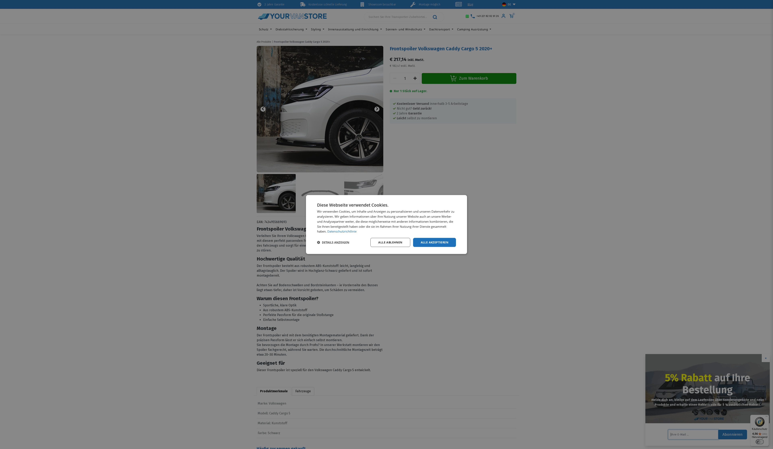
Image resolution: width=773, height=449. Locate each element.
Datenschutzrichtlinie (342, 231)
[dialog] (386, 224)
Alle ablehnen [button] (390, 242)
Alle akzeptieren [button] (434, 242)
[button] (333, 242)
